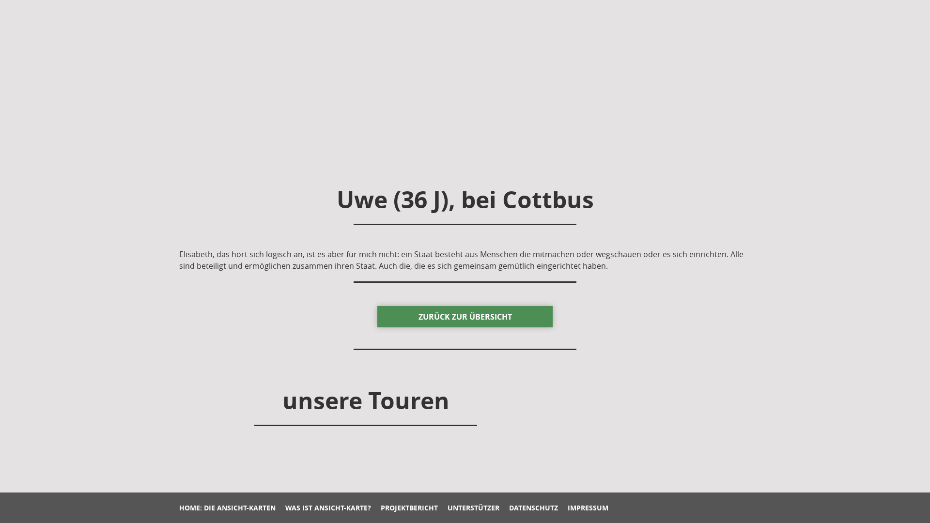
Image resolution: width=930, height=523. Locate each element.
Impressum (588, 507)
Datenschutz (533, 507)
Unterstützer (473, 507)
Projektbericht (409, 507)
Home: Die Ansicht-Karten (227, 507)
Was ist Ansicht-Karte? (328, 507)
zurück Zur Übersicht (465, 316)
